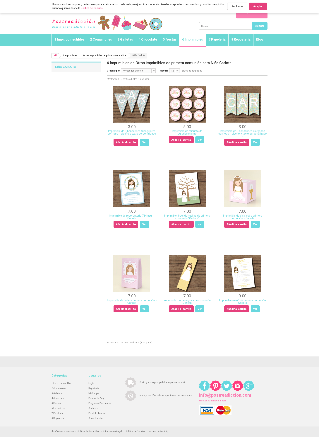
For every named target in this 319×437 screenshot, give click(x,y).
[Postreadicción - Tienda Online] (107, 23)
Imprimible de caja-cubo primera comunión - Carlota (242, 217)
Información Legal (112, 431)
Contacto (93, 408)
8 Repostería (241, 39)
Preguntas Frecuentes (99, 403)
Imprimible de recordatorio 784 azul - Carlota (131, 217)
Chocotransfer (95, 418)
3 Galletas (125, 39)
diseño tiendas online (63, 431)
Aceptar (258, 6)
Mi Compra (93, 393)
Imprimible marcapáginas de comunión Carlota (187, 301)
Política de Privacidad (89, 431)
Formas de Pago (96, 398)
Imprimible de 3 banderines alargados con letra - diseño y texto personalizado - (242, 133)
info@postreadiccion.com (225, 395)
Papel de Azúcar (96, 413)
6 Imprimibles (192, 39)
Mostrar (164, 70)
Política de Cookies (92, 8)
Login (91, 383)
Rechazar (237, 6)
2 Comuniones (101, 39)
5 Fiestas (169, 39)
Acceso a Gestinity (159, 431)
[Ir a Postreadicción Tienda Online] (55, 56)
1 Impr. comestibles (69, 39)
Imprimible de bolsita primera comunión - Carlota (132, 301)
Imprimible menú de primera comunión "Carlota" (242, 301)
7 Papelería (217, 39)
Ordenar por (113, 70)
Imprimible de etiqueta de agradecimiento (187, 132)
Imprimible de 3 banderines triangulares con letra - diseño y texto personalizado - (132, 133)
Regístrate (93, 388)
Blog (259, 39)
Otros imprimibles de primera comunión (104, 55)
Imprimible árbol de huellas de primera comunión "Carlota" (187, 217)
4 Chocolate (148, 39)
